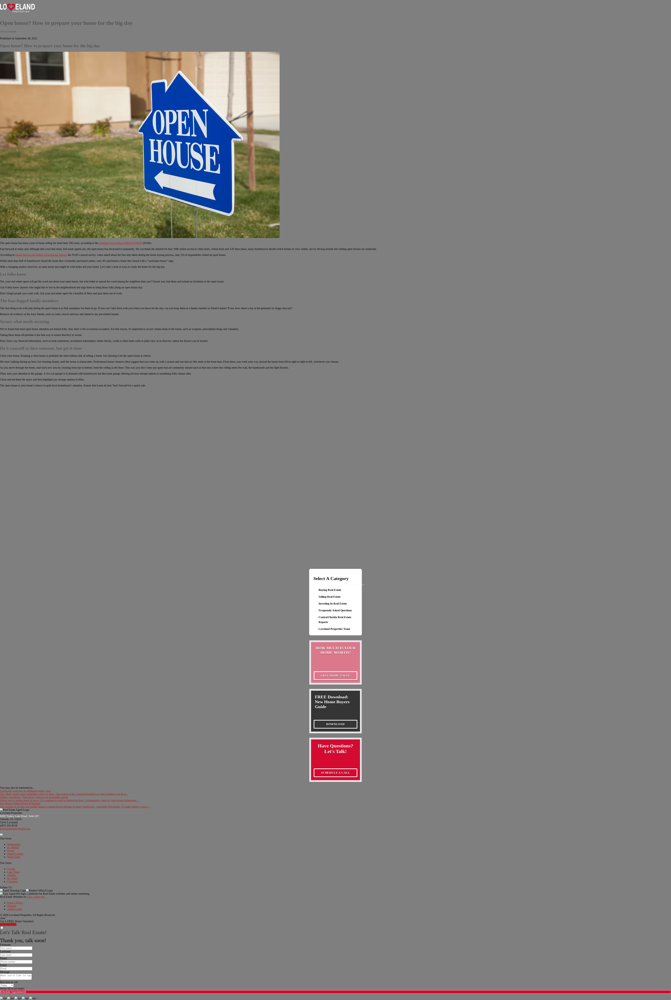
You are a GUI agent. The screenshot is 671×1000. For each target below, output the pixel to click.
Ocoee (10, 850)
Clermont (12, 881)
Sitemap (11, 905)
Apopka (11, 875)
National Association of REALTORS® (120, 243)
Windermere (13, 844)
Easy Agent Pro (37, 896)
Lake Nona (13, 871)
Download (335, 724)
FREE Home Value (335, 675)
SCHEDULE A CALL (335, 772)
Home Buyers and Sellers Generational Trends (40, 254)
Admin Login (14, 909)
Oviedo (11, 868)
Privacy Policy (15, 902)
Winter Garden (15, 853)
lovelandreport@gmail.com (15, 828)
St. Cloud (12, 878)
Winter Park (13, 856)
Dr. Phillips (13, 847)
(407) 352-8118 (8, 825)
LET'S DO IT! (8, 924)
